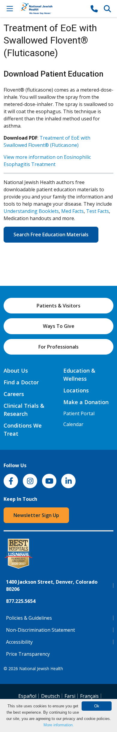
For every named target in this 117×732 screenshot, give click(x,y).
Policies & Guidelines (29, 618)
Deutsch (50, 696)
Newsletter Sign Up (36, 515)
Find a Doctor (21, 382)
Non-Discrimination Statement (40, 630)
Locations (76, 390)
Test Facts (97, 211)
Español (27, 696)
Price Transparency (28, 654)
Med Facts (72, 211)
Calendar (73, 424)
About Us (16, 370)
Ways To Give (58, 326)
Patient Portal (78, 413)
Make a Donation (86, 402)
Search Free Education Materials (51, 234)
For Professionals (58, 346)
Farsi (69, 696)
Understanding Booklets (31, 211)
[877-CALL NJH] (94, 8)
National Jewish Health (41, 668)
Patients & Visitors (58, 305)
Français (89, 696)
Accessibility (19, 642)
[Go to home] (51, 8)
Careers (14, 394)
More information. (59, 725)
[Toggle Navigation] (10, 8)
